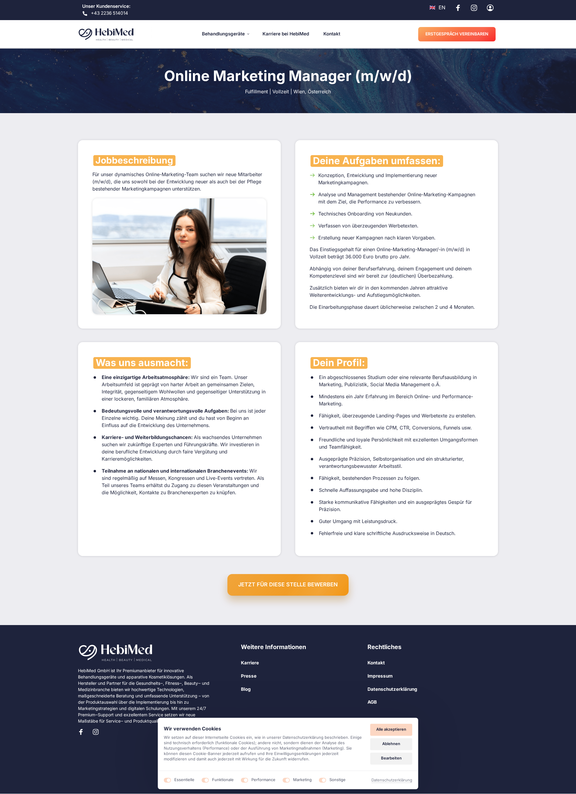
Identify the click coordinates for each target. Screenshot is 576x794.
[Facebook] (83, 732)
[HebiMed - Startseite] (106, 34)
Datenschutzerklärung (391, 780)
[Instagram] (98, 732)
